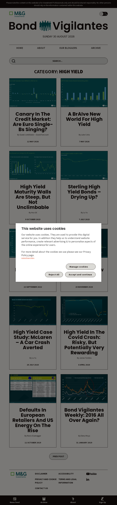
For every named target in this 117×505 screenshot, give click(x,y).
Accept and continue (80, 274)
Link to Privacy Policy (27, 258)
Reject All (54, 274)
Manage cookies (78, 266)
